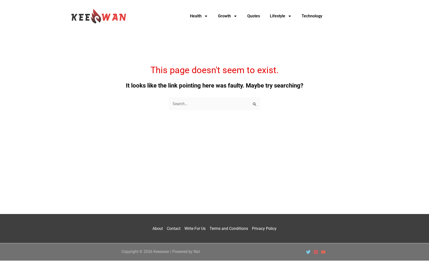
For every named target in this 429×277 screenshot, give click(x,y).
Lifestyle (277, 16)
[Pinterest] (316, 252)
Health (196, 16)
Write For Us (195, 228)
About (157, 228)
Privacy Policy (264, 228)
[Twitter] (308, 252)
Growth (224, 16)
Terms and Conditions (229, 228)
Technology (312, 16)
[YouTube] (323, 252)
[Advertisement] (214, 147)
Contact (173, 228)
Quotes (253, 16)
